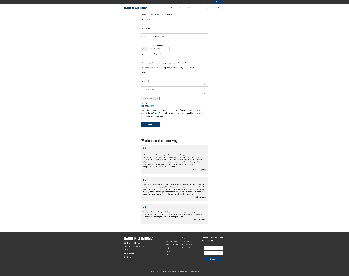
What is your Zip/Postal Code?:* (153, 54)
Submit (212, 259)
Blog (206, 8)
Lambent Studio (194, 271)
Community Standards (170, 244)
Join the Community (186, 8)
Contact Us (167, 254)
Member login (208, 2)
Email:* (144, 72)
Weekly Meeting (217, 8)
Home (173, 8)
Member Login (187, 244)
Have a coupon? (147, 103)
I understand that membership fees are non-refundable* (164, 63)
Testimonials (186, 241)
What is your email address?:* (152, 37)
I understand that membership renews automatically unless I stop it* (169, 68)
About (199, 8)
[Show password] (204, 85)
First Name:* (146, 19)
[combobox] (144, 49)
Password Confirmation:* (151, 90)
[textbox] (155, 49)
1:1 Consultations (168, 251)
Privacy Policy (158, 113)
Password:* (145, 81)
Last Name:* (146, 28)
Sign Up (218, 2)
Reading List (167, 248)
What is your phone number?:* (153, 45)
